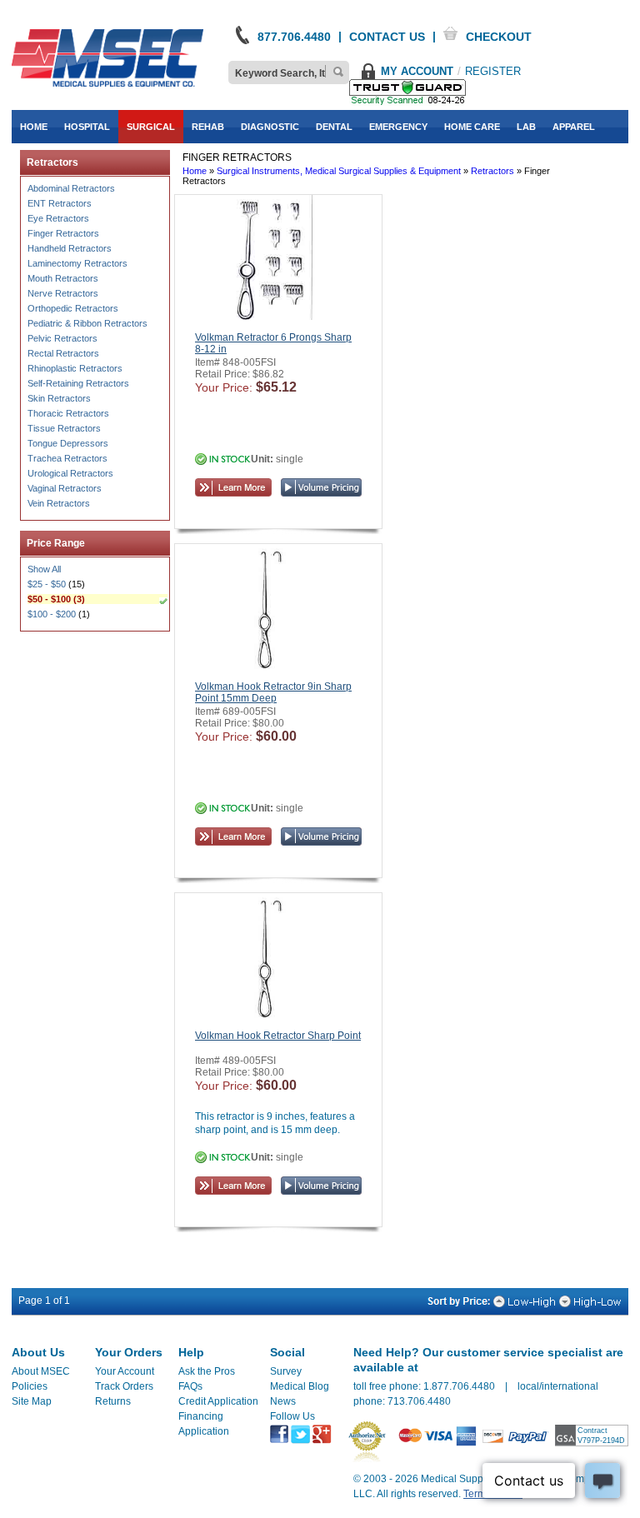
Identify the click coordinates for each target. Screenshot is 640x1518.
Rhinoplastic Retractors (75, 368)
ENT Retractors (60, 203)
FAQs (190, 1386)
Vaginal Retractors (65, 488)
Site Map (32, 1401)
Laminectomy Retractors (78, 263)
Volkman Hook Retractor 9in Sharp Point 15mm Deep (273, 692)
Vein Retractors (59, 503)
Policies (30, 1386)
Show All (44, 569)
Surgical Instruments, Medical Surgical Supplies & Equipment (339, 171)
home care (472, 127)
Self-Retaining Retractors (78, 383)
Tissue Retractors (64, 428)
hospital (87, 127)
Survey (286, 1371)
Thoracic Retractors (68, 413)
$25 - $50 (47, 584)
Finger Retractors (63, 233)
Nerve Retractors (63, 293)
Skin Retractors (59, 398)
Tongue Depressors (68, 443)
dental (334, 127)
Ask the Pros (206, 1371)
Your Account (124, 1371)
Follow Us (292, 1416)
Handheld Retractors (70, 248)
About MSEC (41, 1371)
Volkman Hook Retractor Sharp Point (278, 1035)
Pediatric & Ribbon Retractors (88, 323)
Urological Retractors (70, 473)
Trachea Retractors (68, 458)
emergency (398, 127)
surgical (151, 127)
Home (194, 171)
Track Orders (124, 1386)
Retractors (492, 171)
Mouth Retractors (63, 278)
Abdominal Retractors (71, 188)
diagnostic (270, 127)
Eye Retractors (58, 218)
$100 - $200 (52, 614)
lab (526, 127)
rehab (208, 127)
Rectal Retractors (63, 353)
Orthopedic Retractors (73, 308)
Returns (113, 1401)
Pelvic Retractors (63, 338)
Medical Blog (299, 1386)
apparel (573, 127)
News (283, 1401)
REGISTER (493, 71)
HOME (34, 127)
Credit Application (218, 1401)
